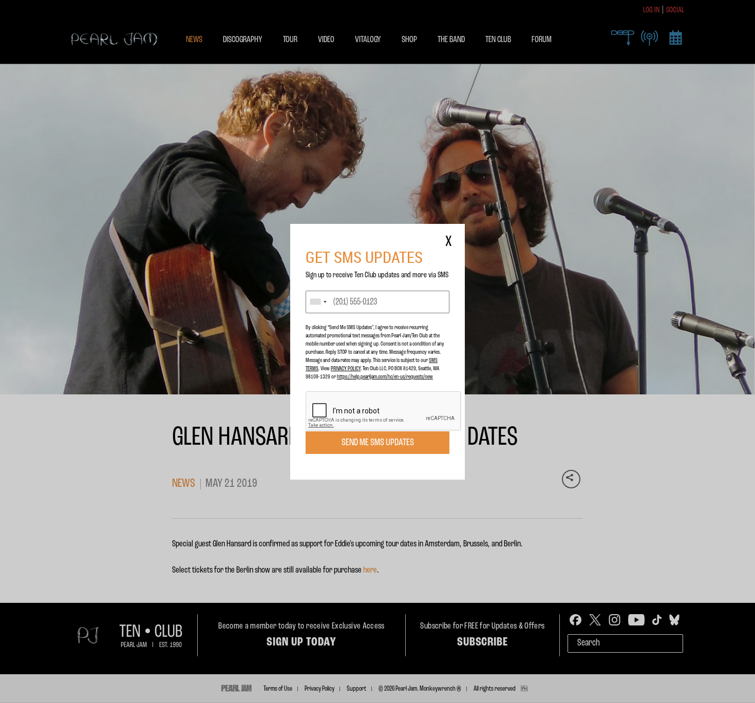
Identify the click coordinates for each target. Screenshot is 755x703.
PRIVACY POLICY (346, 369)
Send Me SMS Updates (378, 443)
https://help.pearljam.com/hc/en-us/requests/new (385, 377)
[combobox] (318, 302)
